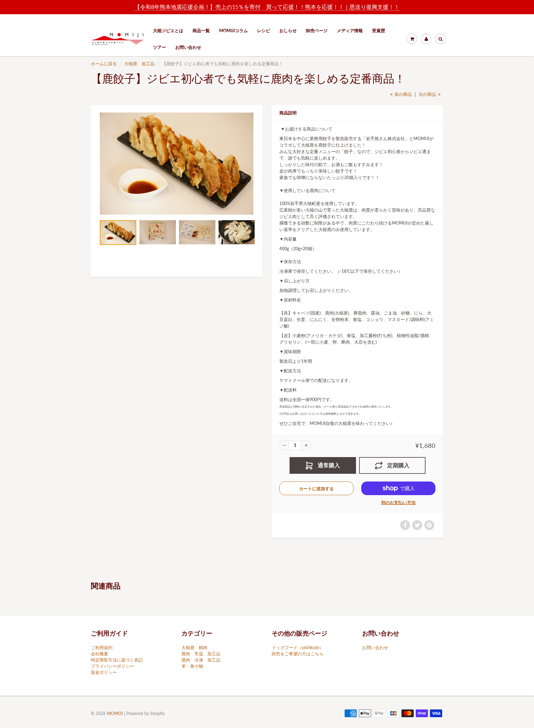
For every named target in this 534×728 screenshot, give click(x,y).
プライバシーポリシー (112, 666)
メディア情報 (350, 30)
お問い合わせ (188, 47)
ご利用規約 (101, 647)
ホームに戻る (104, 63)
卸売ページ (317, 30)
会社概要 (99, 653)
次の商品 (428, 94)
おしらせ (288, 30)
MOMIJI (115, 713)
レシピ (263, 30)
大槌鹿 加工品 (139, 63)
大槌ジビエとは (168, 30)
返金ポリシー (104, 672)
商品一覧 (201, 30)
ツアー (159, 47)
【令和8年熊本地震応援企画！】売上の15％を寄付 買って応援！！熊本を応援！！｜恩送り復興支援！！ (267, 6)
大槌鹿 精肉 (194, 647)
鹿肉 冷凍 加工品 (200, 659)
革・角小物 (192, 666)
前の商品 (402, 94)
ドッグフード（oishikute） (297, 647)
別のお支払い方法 (398, 502)
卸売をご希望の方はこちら (298, 653)
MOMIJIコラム (233, 30)
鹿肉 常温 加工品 (200, 653)
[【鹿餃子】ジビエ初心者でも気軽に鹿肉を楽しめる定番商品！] (176, 164)
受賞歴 (378, 30)
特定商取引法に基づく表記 (117, 659)
